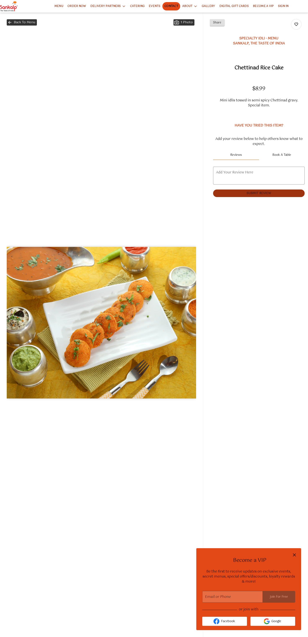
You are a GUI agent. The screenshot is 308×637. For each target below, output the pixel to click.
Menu (58, 6)
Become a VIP (263, 6)
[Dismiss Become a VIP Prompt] (294, 555)
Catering (137, 6)
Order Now (76, 6)
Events (154, 6)
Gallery (208, 6)
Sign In (283, 6)
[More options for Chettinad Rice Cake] (296, 24)
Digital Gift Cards (234, 6)
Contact (171, 6)
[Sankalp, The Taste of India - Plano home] (19, 6)
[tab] (236, 155)
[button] (108, 6)
